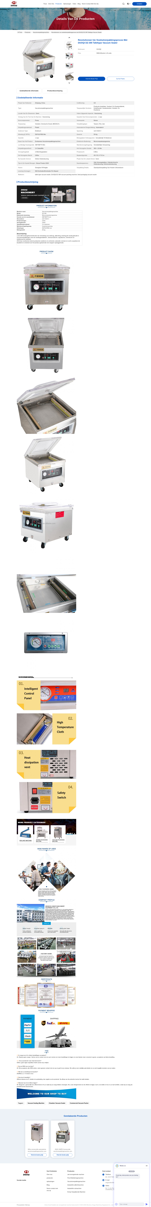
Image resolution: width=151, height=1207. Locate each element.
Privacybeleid (20, 1205)
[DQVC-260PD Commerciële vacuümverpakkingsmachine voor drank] (62, 1134)
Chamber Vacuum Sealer (57, 1103)
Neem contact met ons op (52, 1189)
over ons (51, 4)
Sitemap (27, 1205)
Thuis (45, 4)
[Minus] (147, 1166)
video (74, 4)
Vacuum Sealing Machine (36, 1103)
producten (58, 4)
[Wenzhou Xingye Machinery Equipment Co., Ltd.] (14, 3)
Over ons (49, 1174)
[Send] (146, 1204)
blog (79, 4)
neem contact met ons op (90, 4)
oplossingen (67, 4)
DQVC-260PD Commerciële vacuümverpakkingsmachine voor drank (62, 1150)
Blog (48, 1185)
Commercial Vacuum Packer (79, 1103)
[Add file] (116, 1204)
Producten (27, 32)
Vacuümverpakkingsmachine (41, 32)
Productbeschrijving (54, 91)
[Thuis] (26, 1175)
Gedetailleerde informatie (29, 91)
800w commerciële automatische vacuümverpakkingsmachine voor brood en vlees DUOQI (37, 1150)
